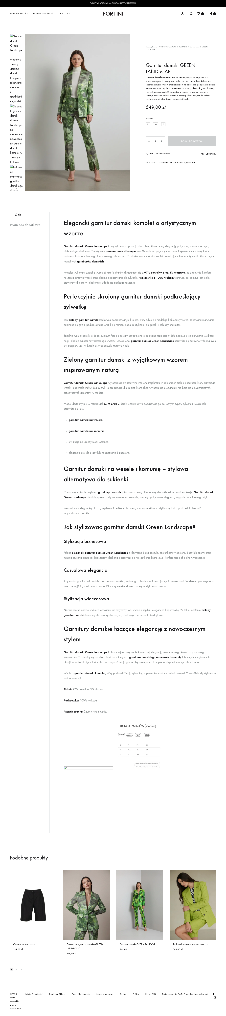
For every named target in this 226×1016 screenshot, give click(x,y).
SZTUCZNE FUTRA (19, 13)
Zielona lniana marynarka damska (190, 944)
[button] (148, 124)
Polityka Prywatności (33, 994)
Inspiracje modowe (104, 994)
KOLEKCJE (65, 13)
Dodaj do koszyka (192, 141)
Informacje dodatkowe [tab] (25, 225)
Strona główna (151, 47)
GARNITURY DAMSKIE (167, 47)
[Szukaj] (191, 13)
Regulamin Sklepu (57, 994)
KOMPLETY (183, 47)
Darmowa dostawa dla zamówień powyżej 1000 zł (113, 3)
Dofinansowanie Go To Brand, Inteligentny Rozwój (185, 994)
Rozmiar (149, 118)
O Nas (136, 994)
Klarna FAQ (150, 994)
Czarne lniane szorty (24, 944)
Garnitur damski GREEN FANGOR (137, 944)
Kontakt (122, 994)
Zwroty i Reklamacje (80, 994)
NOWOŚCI (190, 163)
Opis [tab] (18, 215)
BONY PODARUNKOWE (43, 13)
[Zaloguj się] (182, 13)
